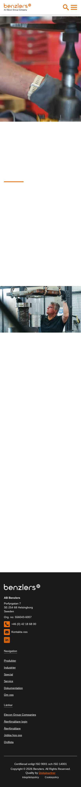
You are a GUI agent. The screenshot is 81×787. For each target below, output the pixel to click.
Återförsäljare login (15, 721)
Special (8, 674)
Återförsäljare (12, 728)
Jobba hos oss (13, 735)
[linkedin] (7, 640)
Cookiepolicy (52, 777)
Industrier (10, 667)
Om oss (9, 694)
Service (8, 681)
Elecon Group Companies (20, 714)
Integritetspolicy (30, 777)
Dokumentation (13, 688)
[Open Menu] (74, 7)
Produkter (10, 660)
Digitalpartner (47, 772)
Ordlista (9, 742)
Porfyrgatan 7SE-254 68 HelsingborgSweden (18, 607)
